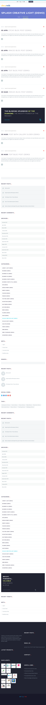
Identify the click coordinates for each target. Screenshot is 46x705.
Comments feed (6, 350)
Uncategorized (6, 323)
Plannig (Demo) (6, 312)
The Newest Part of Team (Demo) (11, 197)
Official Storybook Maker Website (31, 673)
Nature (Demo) (6, 307)
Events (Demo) (6, 290)
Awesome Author (7, 589)
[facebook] (19, 1)
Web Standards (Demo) (8, 332)
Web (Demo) (5, 329)
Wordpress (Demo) (7, 335)
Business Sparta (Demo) (8, 279)
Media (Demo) (29, 404)
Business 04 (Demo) (7, 273)
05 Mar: (17, 92)
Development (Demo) (7, 287)
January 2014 (4, 255)
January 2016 (4, 230)
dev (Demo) (5, 284)
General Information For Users (31, 668)
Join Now (30, 1)
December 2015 (5, 233)
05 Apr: (16, 30)
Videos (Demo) (5, 326)
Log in (4, 344)
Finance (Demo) (6, 295)
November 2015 (5, 236)
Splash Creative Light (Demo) (10, 26)
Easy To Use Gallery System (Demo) (11, 201)
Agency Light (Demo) (7, 268)
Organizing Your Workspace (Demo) (11, 192)
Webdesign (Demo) (30, 407)
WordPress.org (5, 353)
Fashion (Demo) (6, 293)
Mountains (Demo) (7, 301)
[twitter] (17, 1)
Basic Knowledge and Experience (31, 678)
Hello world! (7, 188)
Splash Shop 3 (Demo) (7, 321)
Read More (7, 39)
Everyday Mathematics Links (30, 675)
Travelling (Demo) (21, 407)
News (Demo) (5, 309)
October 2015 (4, 238)
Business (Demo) (6, 270)
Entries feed (5, 347)
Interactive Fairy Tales (29, 670)
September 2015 (5, 241)
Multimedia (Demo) (7, 304)
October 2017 (4, 222)
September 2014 (5, 249)
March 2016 (4, 227)
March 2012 (4, 258)
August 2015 (4, 244)
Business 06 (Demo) (7, 276)
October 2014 (4, 247)
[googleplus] (22, 1)
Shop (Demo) (5, 315)
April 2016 (4, 225)
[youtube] (24, 1)
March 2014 (4, 252)
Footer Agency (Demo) (8, 298)
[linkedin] (21, 1)
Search (43, 178)
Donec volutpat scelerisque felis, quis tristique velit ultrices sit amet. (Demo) (19, 206)
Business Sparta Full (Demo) (9, 282)
